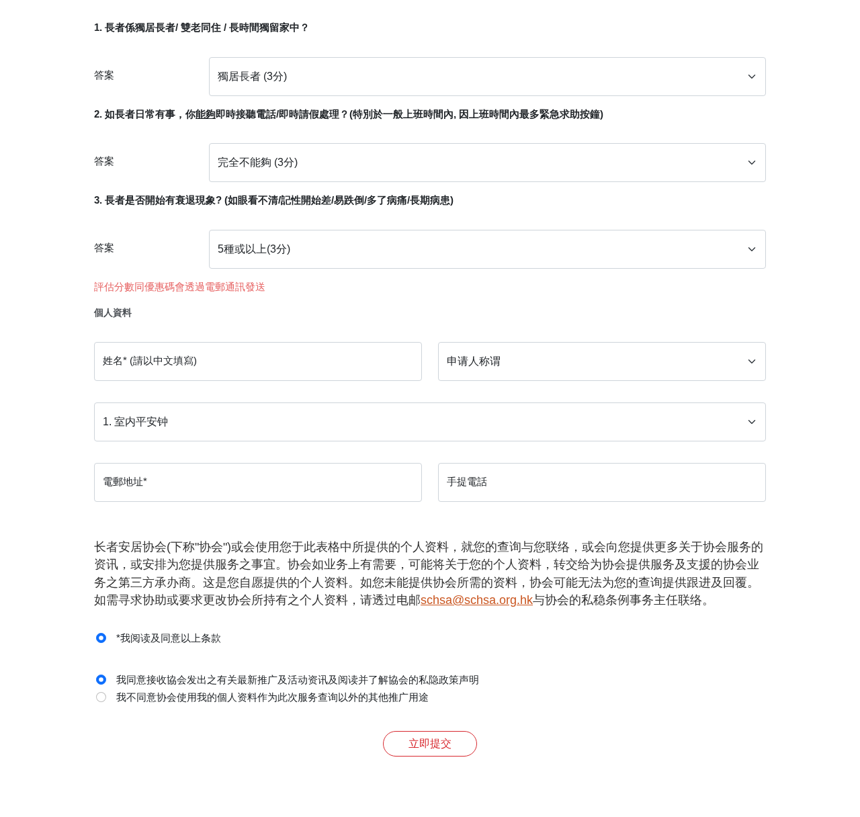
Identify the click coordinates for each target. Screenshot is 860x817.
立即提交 (430, 743)
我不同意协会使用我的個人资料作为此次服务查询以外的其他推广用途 (272, 697)
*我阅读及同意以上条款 (168, 638)
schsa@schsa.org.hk (477, 600)
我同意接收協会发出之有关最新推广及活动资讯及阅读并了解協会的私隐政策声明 (297, 679)
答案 (104, 75)
